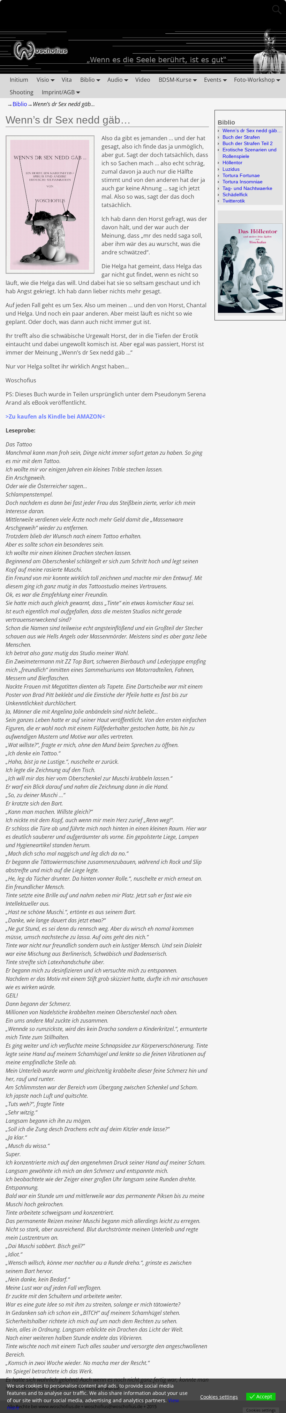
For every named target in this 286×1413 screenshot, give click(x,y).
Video (142, 80)
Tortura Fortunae (241, 175)
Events (212, 80)
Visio (43, 80)
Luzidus (231, 169)
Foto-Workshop (254, 80)
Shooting (21, 92)
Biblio (87, 80)
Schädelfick (235, 194)
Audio (115, 80)
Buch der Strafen (241, 137)
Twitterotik (234, 201)
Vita (67, 80)
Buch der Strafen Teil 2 (248, 143)
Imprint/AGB (58, 92)
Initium (19, 80)
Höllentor (232, 162)
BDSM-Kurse (175, 80)
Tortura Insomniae (243, 181)
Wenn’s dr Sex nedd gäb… (252, 130)
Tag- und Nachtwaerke (247, 188)
